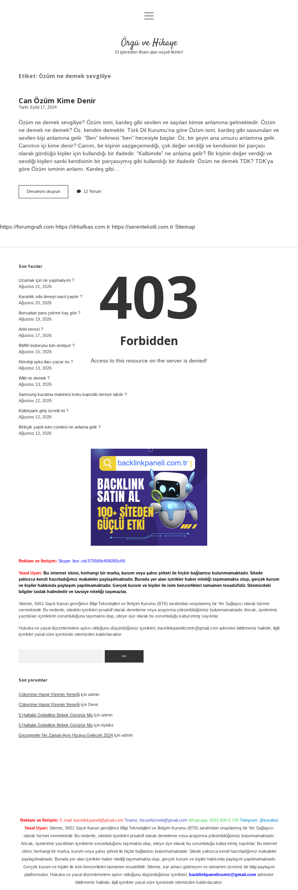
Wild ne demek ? (34, 378)
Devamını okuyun (47, 193)
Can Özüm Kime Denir (57, 100)
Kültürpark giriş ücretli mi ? (43, 410)
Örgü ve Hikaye (149, 43)
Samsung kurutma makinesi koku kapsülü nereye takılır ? (73, 394)
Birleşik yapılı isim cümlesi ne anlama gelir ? (59, 427)
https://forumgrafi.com (27, 227)
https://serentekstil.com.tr (142, 227)
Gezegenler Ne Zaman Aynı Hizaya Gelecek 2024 (66, 735)
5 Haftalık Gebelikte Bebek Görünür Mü (56, 715)
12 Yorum (92, 191)
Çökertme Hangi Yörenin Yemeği (49, 694)
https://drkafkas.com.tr (82, 227)
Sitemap (185, 227)
